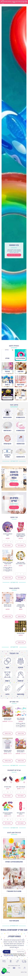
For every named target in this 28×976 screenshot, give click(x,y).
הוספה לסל (21, 700)
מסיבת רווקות (20, 849)
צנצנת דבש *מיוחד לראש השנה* (7, 717)
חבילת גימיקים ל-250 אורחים (20, 905)
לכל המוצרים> (14, 736)
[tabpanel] (14, 250)
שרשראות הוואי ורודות (21, 967)
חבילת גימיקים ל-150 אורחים (7, 873)
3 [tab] (15, 493)
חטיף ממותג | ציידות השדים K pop (21, 761)
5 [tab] (12, 493)
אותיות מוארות (20, 788)
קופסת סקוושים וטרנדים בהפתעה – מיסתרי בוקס (20, 690)
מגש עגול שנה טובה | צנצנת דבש (20, 717)
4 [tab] (14, 493)
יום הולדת (20, 822)
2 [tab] (17, 493)
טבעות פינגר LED (20, 941)
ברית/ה (7, 849)
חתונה (7, 822)
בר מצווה (7, 835)
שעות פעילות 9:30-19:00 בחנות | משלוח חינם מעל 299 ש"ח (14, 2)
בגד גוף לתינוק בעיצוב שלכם (7, 760)
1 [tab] (18, 493)
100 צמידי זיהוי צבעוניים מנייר (20, 873)
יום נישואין (20, 835)
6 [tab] (11, 493)
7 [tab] (9, 493)
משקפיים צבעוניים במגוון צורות (7, 967)
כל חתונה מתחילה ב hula (14, 629)
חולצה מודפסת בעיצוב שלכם (7, 905)
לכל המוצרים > (14, 615)
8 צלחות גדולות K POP (7, 689)
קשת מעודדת (7, 941)
